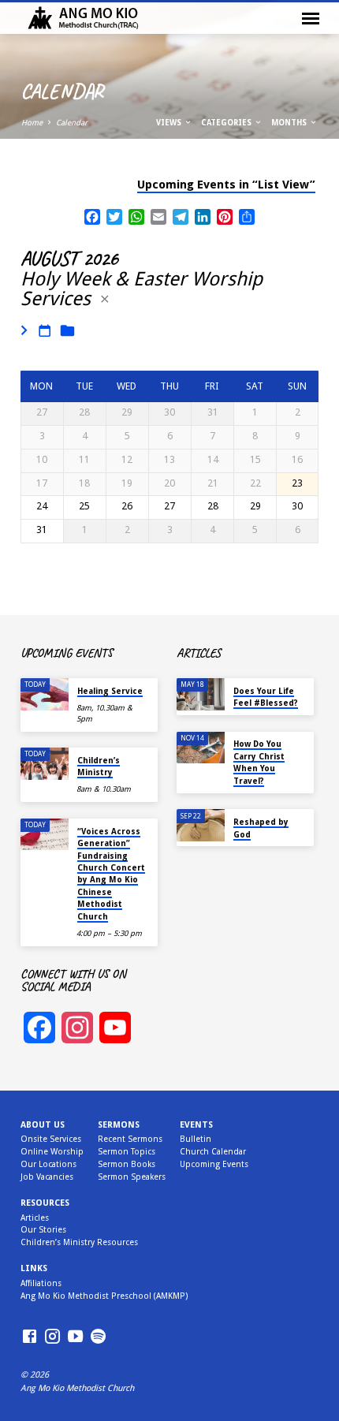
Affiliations (40, 1283)
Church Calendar (213, 1152)
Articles (34, 1218)
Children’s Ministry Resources (79, 1242)
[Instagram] (52, 1337)
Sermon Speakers (132, 1177)
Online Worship (52, 1152)
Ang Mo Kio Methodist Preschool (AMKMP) (104, 1296)
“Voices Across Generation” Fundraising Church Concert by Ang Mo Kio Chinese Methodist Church (111, 873)
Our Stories (43, 1230)
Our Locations (48, 1164)
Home (32, 122)
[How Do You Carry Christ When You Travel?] (201, 748)
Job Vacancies (46, 1177)
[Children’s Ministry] (44, 764)
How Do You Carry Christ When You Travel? (259, 762)
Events (196, 1125)
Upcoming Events (214, 1164)
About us (42, 1125)
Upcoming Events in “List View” (226, 184)
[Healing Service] (44, 694)
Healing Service (110, 691)
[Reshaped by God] (201, 825)
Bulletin (195, 1139)
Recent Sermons (130, 1139)
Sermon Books (126, 1164)
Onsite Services (50, 1139)
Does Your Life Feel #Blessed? (265, 696)
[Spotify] (98, 1337)
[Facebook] (29, 1337)
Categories (227, 122)
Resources (44, 1203)
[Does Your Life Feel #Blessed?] (201, 694)
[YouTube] (75, 1337)
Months (290, 122)
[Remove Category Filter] (105, 299)
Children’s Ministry (98, 766)
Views (170, 122)
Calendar (72, 122)
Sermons (119, 1125)
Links (33, 1268)
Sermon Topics (126, 1152)
